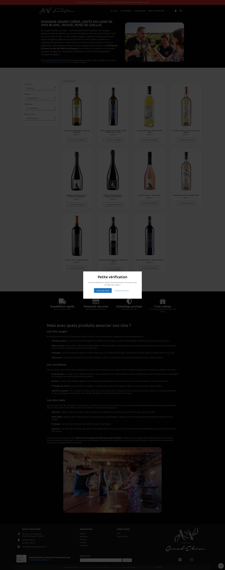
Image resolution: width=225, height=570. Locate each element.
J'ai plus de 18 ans (102, 290)
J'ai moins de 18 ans (121, 290)
